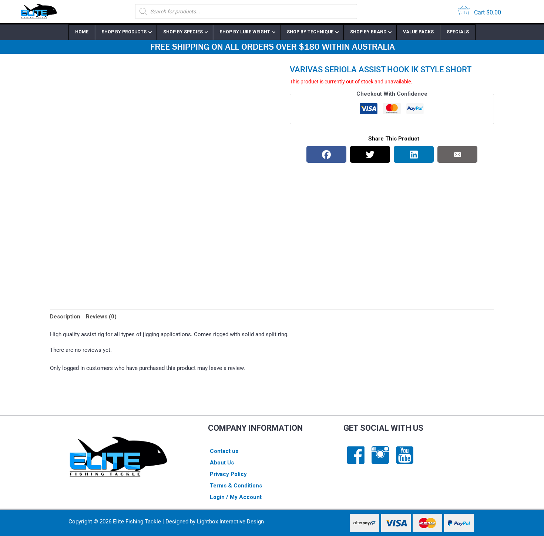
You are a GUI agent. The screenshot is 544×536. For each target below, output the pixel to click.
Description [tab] (65, 316)
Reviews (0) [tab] (101, 316)
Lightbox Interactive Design (230, 521)
